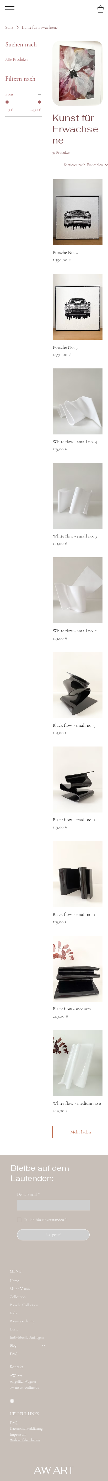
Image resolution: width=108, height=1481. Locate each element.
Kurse (14, 1329)
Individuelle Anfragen (27, 1337)
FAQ (13, 1353)
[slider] (7, 102)
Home (14, 1280)
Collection (18, 1296)
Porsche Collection (24, 1305)
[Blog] (43, 1345)
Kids (13, 1313)
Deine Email (28, 1194)
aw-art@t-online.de (24, 1387)
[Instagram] (12, 1401)
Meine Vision (20, 1288)
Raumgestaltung (22, 1321)
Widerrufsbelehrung (25, 1440)
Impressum (18, 1434)
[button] (101, 9)
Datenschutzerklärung (26, 1428)
